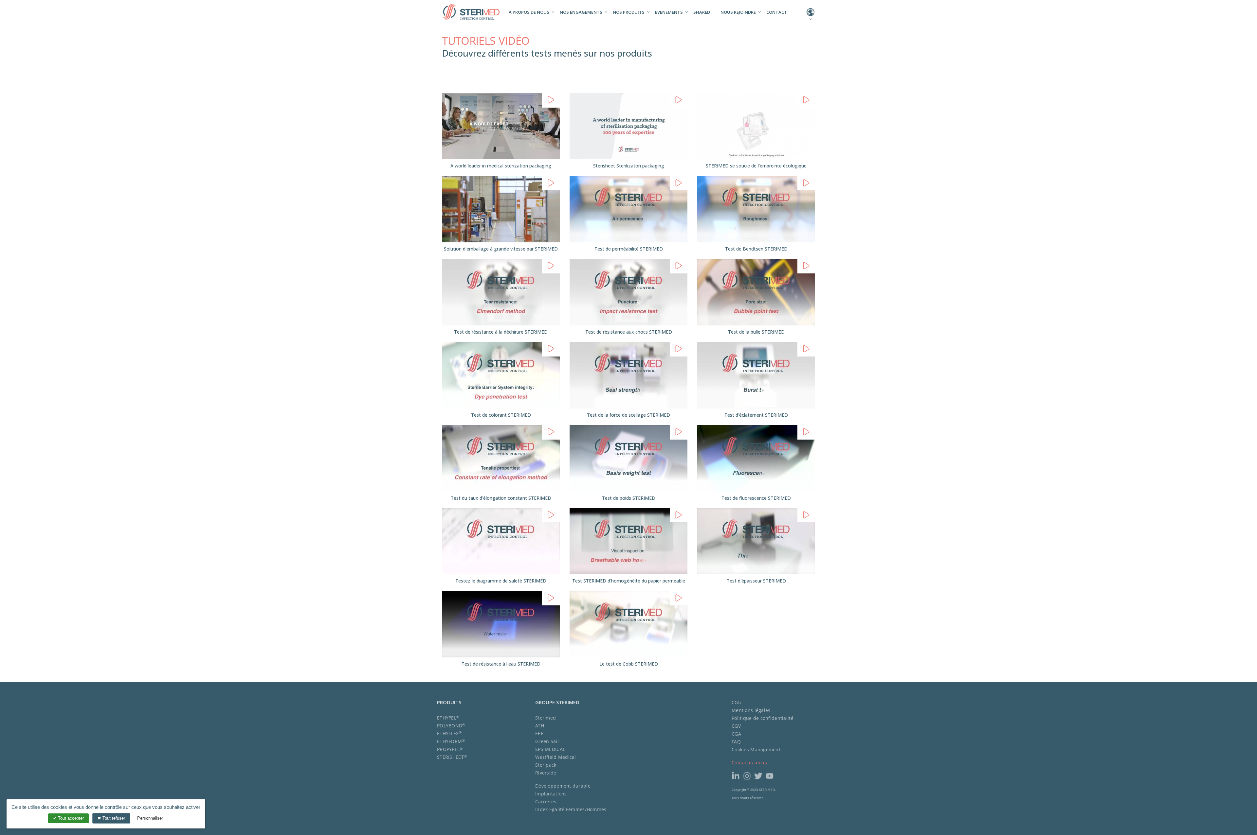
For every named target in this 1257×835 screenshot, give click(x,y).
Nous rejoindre (738, 12)
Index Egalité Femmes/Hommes (571, 809)
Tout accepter (70, 818)
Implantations (551, 794)
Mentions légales (751, 710)
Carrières (545, 801)
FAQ (736, 742)
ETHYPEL (448, 718)
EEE (539, 733)
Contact (776, 12)
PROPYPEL (450, 749)
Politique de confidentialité (762, 718)
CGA (736, 734)
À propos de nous (529, 12)
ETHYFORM (451, 741)
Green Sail (547, 741)
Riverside (545, 773)
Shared (701, 12)
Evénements (669, 12)
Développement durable (563, 786)
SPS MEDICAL (550, 749)
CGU (736, 702)
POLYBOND (451, 725)
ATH (539, 725)
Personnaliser (150, 818)
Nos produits (629, 12)
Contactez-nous (749, 762)
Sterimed (545, 718)
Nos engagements (581, 12)
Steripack (545, 765)
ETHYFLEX (449, 733)
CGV (736, 726)
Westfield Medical (555, 757)
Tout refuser (113, 818)
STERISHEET (452, 757)
